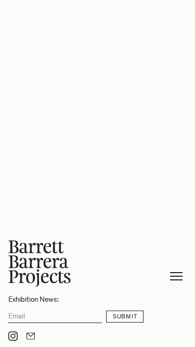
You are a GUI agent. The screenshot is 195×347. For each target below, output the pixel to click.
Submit (125, 316)
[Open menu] (176, 276)
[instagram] (13, 336)
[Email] (30, 336)
